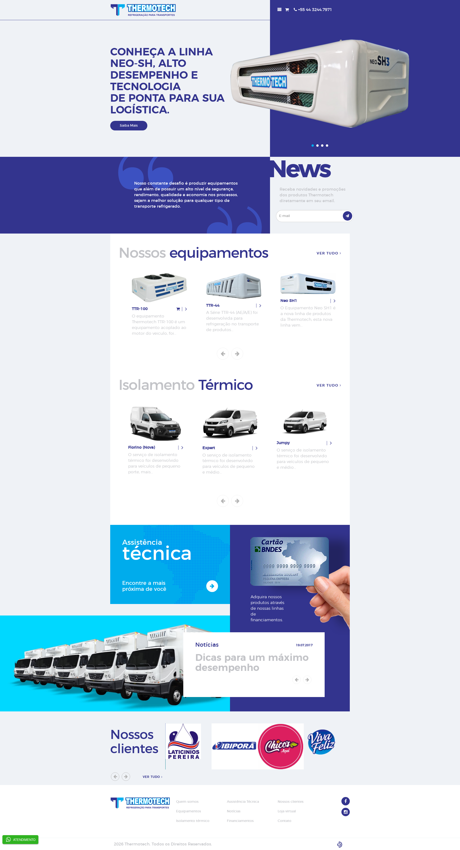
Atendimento (24, 839)
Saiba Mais (129, 125)
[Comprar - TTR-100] (174, 309)
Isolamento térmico (192, 821)
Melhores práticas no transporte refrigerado (249, 663)
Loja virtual (287, 811)
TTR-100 (136, 309)
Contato (284, 821)
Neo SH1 (285, 301)
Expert (134, 448)
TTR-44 (209, 305)
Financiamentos (240, 821)
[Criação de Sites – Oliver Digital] (339, 844)
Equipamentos (188, 811)
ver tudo (328, 253)
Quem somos (187, 801)
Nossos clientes (291, 801)
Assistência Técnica (243, 801)
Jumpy (209, 443)
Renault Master (291, 449)
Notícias (234, 811)
